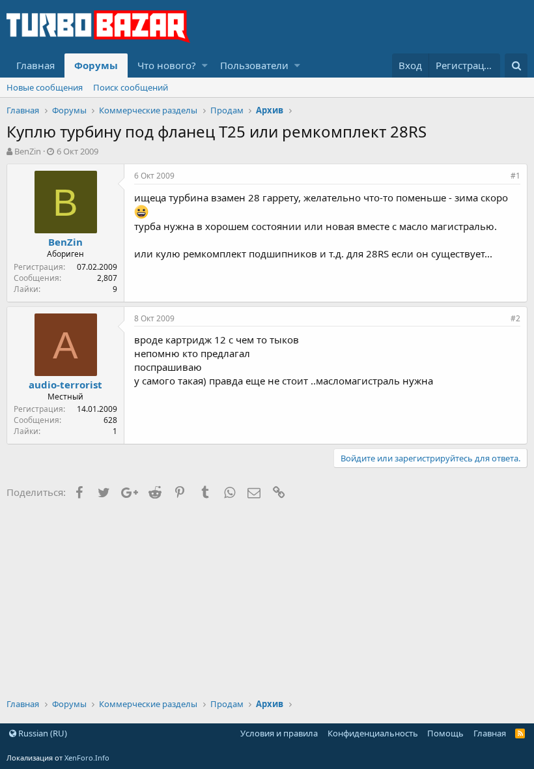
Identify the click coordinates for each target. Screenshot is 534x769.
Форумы (96, 65)
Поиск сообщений (130, 87)
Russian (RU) (41, 733)
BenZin (27, 151)
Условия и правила (279, 733)
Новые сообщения (45, 87)
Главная (35, 65)
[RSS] (520, 733)
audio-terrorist (65, 384)
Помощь (445, 733)
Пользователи (254, 65)
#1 (515, 175)
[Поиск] (516, 65)
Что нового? (166, 65)
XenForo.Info (86, 757)
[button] (205, 65)
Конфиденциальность (373, 733)
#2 (515, 318)
